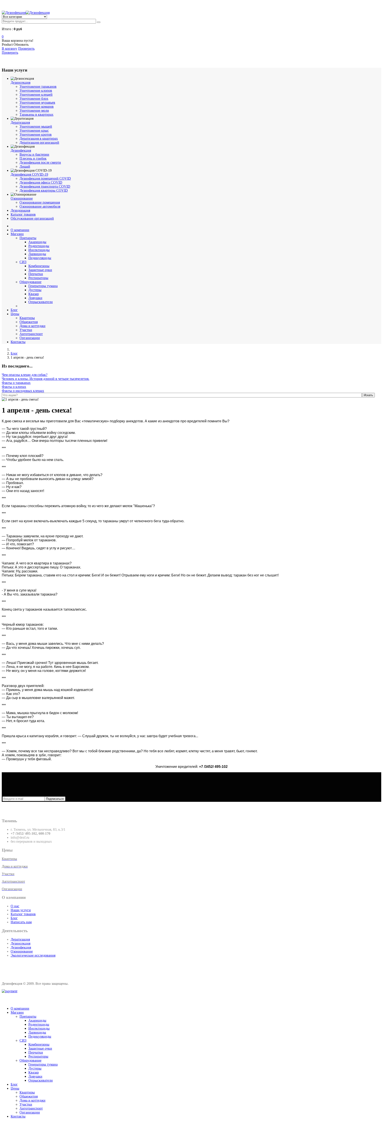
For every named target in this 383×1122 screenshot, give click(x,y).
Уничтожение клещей (36, 94)
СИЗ (23, 262)
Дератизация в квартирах (39, 138)
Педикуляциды (39, 258)
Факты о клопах (14, 387)
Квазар (33, 294)
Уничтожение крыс (34, 130)
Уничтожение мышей (36, 126)
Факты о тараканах (16, 383)
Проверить (10, 52)
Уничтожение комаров (37, 106)
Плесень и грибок (33, 158)
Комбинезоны (38, 266)
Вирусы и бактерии (34, 154)
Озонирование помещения (40, 202)
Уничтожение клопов (36, 90)
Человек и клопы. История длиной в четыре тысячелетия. (45, 379)
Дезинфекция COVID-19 (29, 174)
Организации (30, 338)
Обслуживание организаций (32, 218)
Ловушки (35, 298)
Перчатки (35, 274)
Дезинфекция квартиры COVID (44, 190)
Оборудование (30, 282)
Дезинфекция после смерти (40, 162)
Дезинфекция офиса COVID (41, 182)
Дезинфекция (21, 150)
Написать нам (21, 922)
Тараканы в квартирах (36, 114)
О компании (20, 230)
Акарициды (37, 242)
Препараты (28, 238)
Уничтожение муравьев (37, 102)
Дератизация (20, 122)
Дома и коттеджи (32, 326)
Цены (15, 314)
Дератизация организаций (39, 142)
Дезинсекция (20, 82)
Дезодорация (20, 210)
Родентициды (38, 246)
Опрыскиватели (40, 302)
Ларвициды (37, 254)
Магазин (17, 234)
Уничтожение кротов (36, 134)
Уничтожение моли (34, 110)
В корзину (9, 48)
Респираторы (38, 278)
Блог (14, 310)
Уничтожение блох (34, 98)
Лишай (25, 166)
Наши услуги (21, 910)
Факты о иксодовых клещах (23, 391)
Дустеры (34, 290)
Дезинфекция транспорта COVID (45, 186)
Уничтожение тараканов (38, 86)
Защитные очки (40, 270)
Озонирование (22, 198)
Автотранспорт (31, 334)
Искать (368, 395)
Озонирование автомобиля (40, 206)
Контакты (18, 342)
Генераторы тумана (43, 286)
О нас (15, 906)
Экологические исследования (33, 955)
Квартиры (27, 318)
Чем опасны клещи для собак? (24, 375)
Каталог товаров (23, 214)
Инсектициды (39, 250)
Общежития (29, 322)
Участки (26, 330)
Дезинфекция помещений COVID (45, 178)
